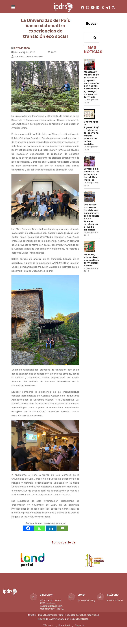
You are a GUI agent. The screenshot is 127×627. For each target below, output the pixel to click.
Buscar (92, 23)
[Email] (62, 528)
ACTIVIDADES (22, 48)
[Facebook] (28, 528)
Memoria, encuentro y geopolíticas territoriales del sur (91, 260)
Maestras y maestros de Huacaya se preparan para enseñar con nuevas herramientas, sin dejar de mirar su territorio (92, 84)
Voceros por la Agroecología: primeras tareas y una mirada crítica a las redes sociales (91, 133)
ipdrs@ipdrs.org (86, 600)
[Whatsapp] (39, 528)
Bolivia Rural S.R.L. (79, 619)
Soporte (79, 625)
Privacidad (64, 625)
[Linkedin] (51, 528)
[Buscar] (95, 38)
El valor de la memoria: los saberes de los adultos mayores (91, 174)
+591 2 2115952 (115, 600)
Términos (48, 625)
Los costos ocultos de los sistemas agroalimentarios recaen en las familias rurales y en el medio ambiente (91, 217)
